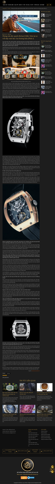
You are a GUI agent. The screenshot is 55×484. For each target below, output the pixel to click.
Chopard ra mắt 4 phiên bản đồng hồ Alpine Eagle (48, 60)
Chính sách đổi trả (32, 437)
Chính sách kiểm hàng (32, 442)
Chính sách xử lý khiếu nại (33, 434)
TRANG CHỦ (5, 4)
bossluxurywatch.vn (35, 370)
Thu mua (28, 4)
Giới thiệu (42, 4)
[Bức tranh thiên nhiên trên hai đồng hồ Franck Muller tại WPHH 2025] (43, 47)
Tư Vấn (23, 4)
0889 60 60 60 (12, 429)
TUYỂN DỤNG (36, 4)
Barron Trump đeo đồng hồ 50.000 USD (48, 51)
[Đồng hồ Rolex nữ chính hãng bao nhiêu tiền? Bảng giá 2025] (43, 26)
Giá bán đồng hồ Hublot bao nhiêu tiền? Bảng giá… (48, 30)
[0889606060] (52, 467)
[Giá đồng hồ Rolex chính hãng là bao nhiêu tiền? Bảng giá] (43, 16)
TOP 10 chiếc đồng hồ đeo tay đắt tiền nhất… (48, 36)
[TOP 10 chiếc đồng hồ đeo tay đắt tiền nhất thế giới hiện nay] (43, 36)
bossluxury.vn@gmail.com (10, 432)
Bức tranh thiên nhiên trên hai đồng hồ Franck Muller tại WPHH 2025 (10, 394)
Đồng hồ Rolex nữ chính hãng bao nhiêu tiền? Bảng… (48, 25)
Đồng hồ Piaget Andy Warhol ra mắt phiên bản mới (48, 55)
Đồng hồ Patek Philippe (45, 437)
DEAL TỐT (16, 4)
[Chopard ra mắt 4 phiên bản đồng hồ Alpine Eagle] (43, 61)
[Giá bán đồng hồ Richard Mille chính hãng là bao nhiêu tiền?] (43, 21)
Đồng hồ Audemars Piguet (46, 439)
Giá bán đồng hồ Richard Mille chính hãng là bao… (48, 20)
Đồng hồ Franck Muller (45, 436)
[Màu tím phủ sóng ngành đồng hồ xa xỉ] (43, 66)
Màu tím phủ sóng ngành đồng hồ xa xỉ (48, 65)
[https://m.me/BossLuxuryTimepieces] (52, 472)
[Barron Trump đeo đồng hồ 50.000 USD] (43, 51)
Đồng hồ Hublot (44, 431)
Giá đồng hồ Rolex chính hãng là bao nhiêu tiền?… (48, 15)
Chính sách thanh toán (32, 432)
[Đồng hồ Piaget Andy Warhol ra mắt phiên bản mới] (43, 56)
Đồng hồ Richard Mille (45, 434)
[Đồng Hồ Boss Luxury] (4, 2)
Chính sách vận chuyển (32, 436)
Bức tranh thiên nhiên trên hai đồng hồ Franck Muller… (48, 46)
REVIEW (20, 4)
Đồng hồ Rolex (44, 432)
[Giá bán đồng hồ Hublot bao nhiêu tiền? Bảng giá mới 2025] (43, 31)
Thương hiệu (11, 4)
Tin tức (31, 4)
